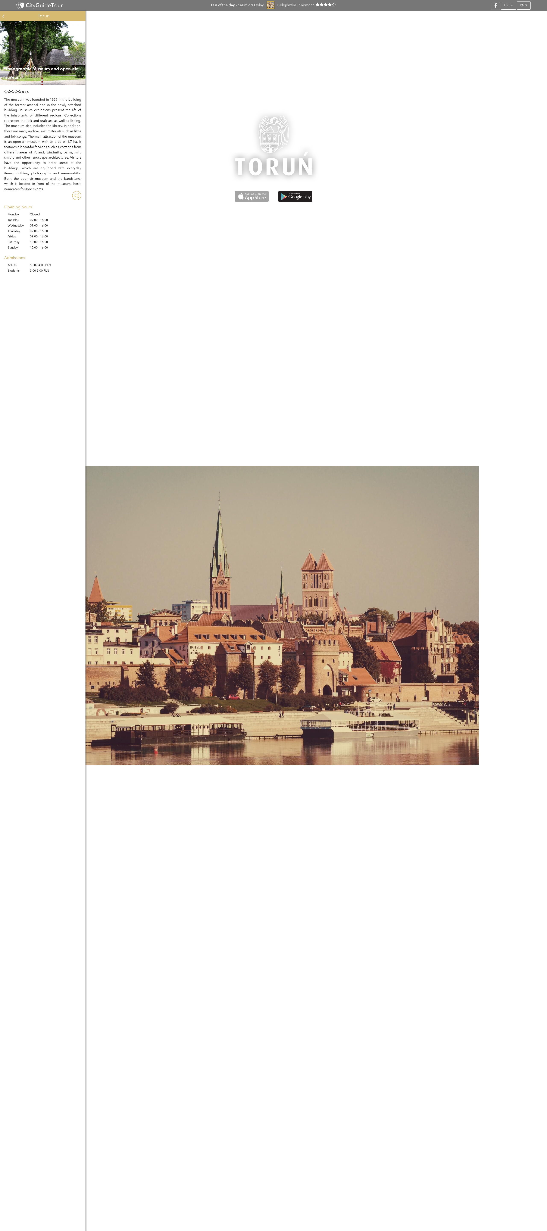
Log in (508, 5)
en (522, 5)
